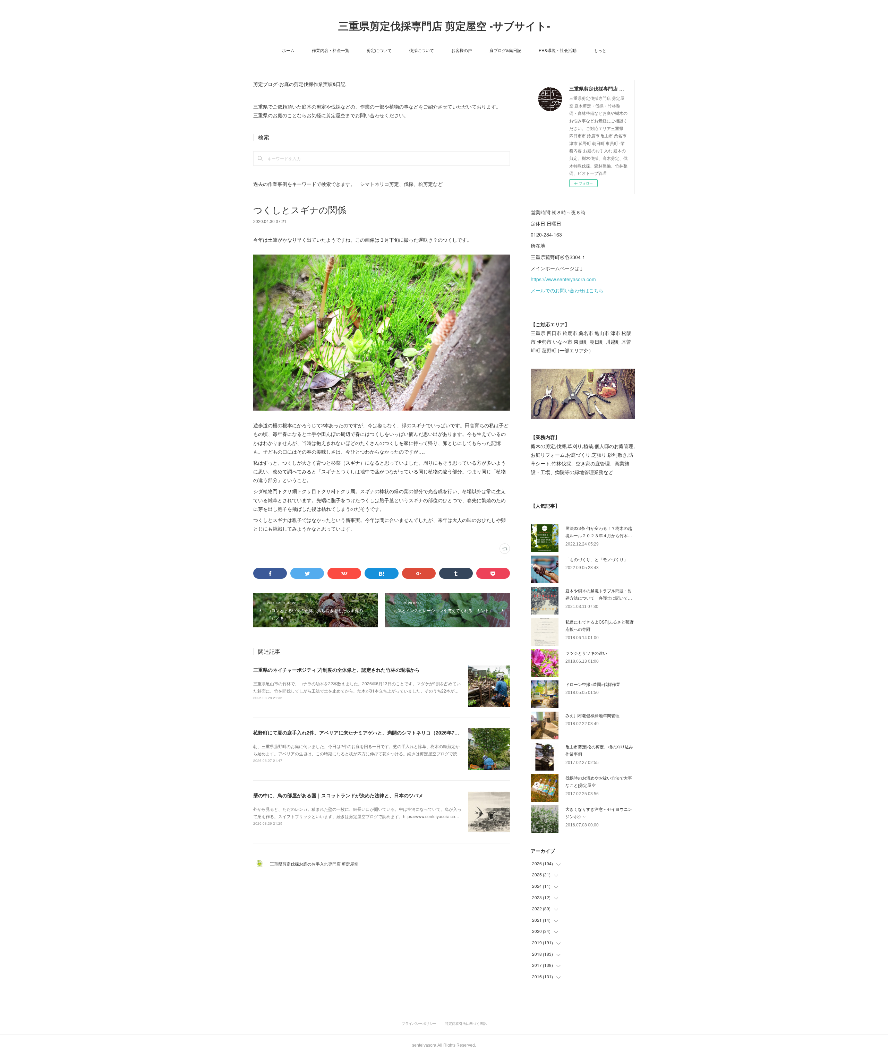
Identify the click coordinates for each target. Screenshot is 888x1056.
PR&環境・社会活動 (558, 50)
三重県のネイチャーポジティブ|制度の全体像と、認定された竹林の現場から (336, 669)
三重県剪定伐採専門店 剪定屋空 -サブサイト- (444, 26)
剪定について (379, 50)
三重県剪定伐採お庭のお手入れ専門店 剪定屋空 (316, 864)
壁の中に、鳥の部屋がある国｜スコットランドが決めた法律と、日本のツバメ (338, 795)
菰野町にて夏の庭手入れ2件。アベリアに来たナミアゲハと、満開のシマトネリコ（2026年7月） (358, 732)
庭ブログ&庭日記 (505, 50)
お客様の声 (461, 50)
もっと (600, 50)
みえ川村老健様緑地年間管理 (592, 715)
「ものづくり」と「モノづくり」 (596, 559)
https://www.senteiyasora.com (563, 279)
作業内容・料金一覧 (330, 50)
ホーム (288, 50)
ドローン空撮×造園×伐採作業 (592, 684)
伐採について (421, 50)
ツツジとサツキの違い (586, 653)
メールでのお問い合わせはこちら (567, 290)
